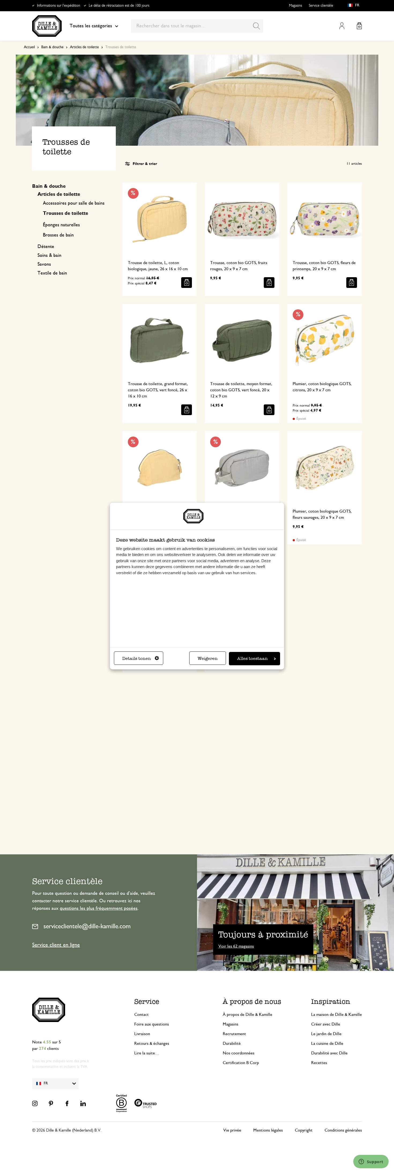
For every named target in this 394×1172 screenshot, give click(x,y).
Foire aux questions (151, 1024)
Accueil (29, 47)
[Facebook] (67, 1103)
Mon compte (341, 25)
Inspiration (330, 1001)
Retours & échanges (151, 1043)
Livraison (142, 1034)
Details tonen (136, 658)
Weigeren (208, 658)
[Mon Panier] (359, 25)
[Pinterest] (51, 1103)
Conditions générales (343, 1130)
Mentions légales (268, 1130)
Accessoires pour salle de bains (74, 203)
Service (146, 1001)
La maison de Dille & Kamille (336, 1014)
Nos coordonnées (238, 1053)
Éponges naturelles (61, 225)
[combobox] (197, 26)
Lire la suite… (146, 1053)
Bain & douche (52, 47)
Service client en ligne (56, 945)
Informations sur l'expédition (58, 5)
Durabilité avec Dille (329, 1053)
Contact (141, 1014)
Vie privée (232, 1130)
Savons (44, 264)
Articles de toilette (84, 47)
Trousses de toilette (65, 213)
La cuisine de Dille (327, 1043)
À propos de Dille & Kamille (247, 1014)
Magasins (295, 5)
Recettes (319, 1063)
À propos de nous (252, 1001)
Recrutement (234, 1034)
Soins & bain (49, 255)
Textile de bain (52, 273)
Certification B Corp (241, 1063)
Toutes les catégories (91, 26)
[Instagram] (35, 1103)
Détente (46, 246)
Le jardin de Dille (326, 1034)
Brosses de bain (58, 235)
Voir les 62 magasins (236, 946)
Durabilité (232, 1043)
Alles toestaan (252, 658)
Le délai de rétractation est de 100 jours (119, 5)
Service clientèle (321, 5)
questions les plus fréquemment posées (98, 908)
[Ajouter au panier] (186, 282)
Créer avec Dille (325, 1024)
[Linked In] (83, 1103)
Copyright (304, 1130)
